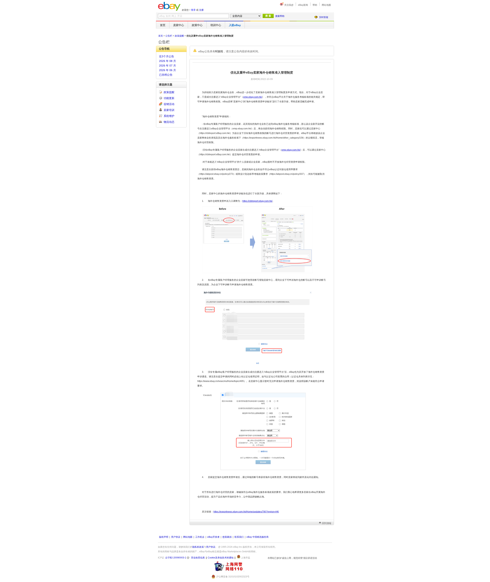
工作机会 (199, 537)
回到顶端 (326, 523)
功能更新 (169, 98)
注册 (201, 10)
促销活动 (169, 104)
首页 (162, 25)
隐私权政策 (198, 547)
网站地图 (326, 5)
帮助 (315, 5)
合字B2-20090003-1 (175, 557)
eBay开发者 (213, 537)
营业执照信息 (198, 557)
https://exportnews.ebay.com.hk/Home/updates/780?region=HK (246, 511)
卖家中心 (178, 25)
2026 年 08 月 (167, 60)
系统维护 (169, 115)
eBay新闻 (303, 5)
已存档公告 (165, 74)
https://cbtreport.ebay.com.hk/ (257, 201)
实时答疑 (323, 17)
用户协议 (175, 537)
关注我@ (288, 5)
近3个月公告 (166, 56)
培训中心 (215, 25)
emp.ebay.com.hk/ (252, 97)
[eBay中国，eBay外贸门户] (169, 6)
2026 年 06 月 (167, 70)
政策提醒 (179, 35)
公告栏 (168, 35)
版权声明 (163, 537)
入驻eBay (235, 25)
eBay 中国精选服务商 (258, 537)
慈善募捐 (227, 537)
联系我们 (239, 537)
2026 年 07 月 (167, 65)
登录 (193, 10)
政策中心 (197, 25)
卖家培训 (169, 110)
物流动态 (169, 121)
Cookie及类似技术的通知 (221, 557)
